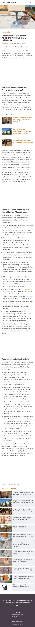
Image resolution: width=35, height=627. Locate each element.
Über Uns (17, 612)
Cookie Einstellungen (17, 616)
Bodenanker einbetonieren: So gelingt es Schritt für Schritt (22, 120)
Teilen (21, 46)
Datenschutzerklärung (17, 621)
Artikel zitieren (7, 46)
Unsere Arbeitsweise (17, 614)
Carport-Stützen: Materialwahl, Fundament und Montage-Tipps (22, 131)
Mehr (27, 46)
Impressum (17, 619)
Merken (15, 46)
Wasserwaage (26, 289)
